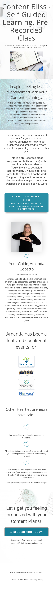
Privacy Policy (36, 579)
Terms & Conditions (19, 579)
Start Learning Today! (26, 532)
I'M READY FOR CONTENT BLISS (26, 202)
